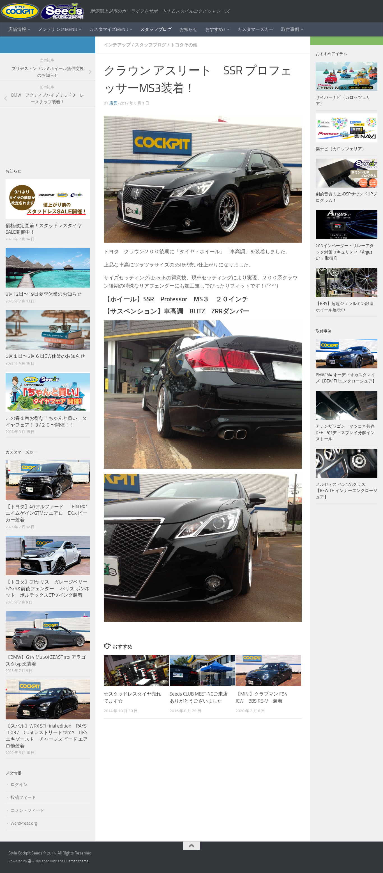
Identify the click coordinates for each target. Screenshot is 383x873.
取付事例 (290, 29)
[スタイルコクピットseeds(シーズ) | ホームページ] (42, 11)
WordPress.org (24, 823)
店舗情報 (17, 29)
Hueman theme (76, 861)
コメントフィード (27, 810)
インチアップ (117, 44)
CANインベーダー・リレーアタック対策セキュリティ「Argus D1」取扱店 (345, 252)
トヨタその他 (183, 44)
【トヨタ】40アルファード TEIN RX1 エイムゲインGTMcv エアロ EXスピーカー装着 (47, 513)
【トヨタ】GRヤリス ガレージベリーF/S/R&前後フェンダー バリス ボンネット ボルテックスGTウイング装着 (48, 588)
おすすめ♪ (215, 29)
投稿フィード (23, 797)
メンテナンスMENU (57, 29)
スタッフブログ (156, 29)
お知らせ (188, 29)
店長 (113, 103)
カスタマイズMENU (108, 29)
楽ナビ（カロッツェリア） (341, 148)
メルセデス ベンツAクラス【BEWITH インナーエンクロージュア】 (346, 491)
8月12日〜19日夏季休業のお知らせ (44, 294)
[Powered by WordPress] (29, 861)
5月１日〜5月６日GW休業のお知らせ (45, 356)
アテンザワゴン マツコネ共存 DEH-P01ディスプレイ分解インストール (345, 432)
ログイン (19, 784)
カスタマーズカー (255, 29)
